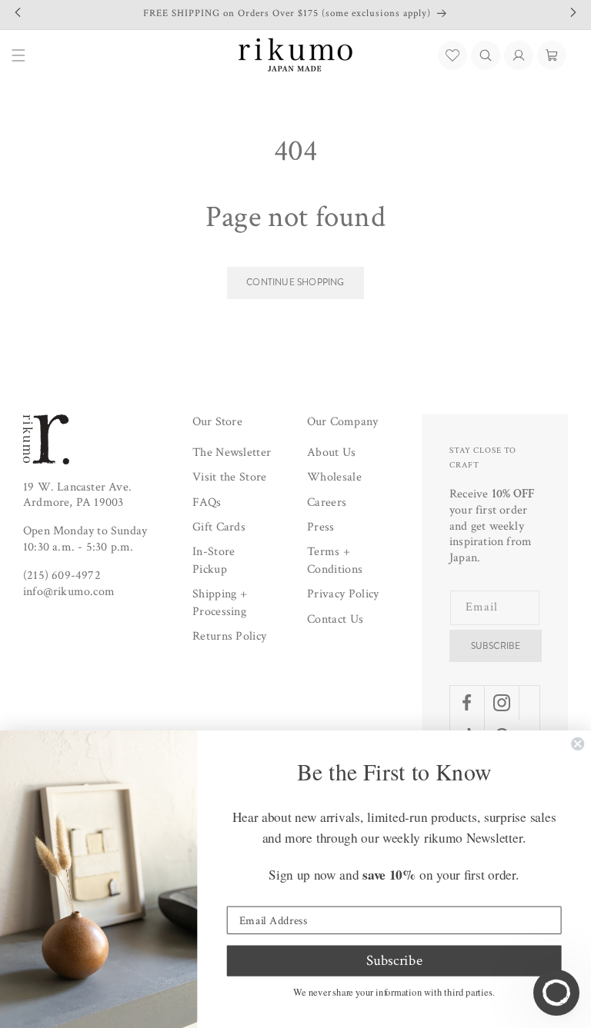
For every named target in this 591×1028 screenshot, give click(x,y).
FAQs (206, 502)
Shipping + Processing (219, 602)
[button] (485, 55)
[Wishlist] (452, 55)
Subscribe (496, 646)
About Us (331, 452)
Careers (326, 502)
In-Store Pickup (213, 560)
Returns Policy (229, 636)
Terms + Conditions (334, 560)
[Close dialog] (577, 744)
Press (321, 527)
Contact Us (335, 619)
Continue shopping (295, 282)
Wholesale (334, 477)
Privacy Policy (343, 594)
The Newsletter (231, 452)
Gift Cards (218, 527)
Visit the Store (229, 477)
